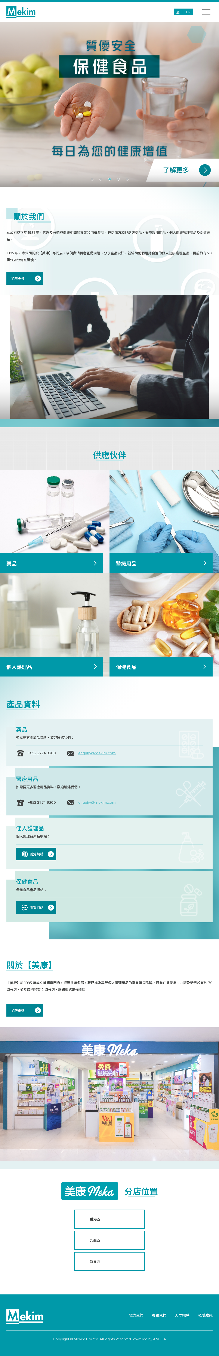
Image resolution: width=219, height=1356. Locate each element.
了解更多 (18, 279)
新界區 (95, 1262)
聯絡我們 (159, 1315)
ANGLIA (159, 1339)
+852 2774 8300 (42, 753)
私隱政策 (205, 1315)
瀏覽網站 (36, 854)
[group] (109, 104)
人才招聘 (182, 1315)
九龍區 (95, 1240)
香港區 (95, 1219)
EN (188, 12)
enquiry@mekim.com (97, 753)
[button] (92, 179)
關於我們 (136, 1315)
